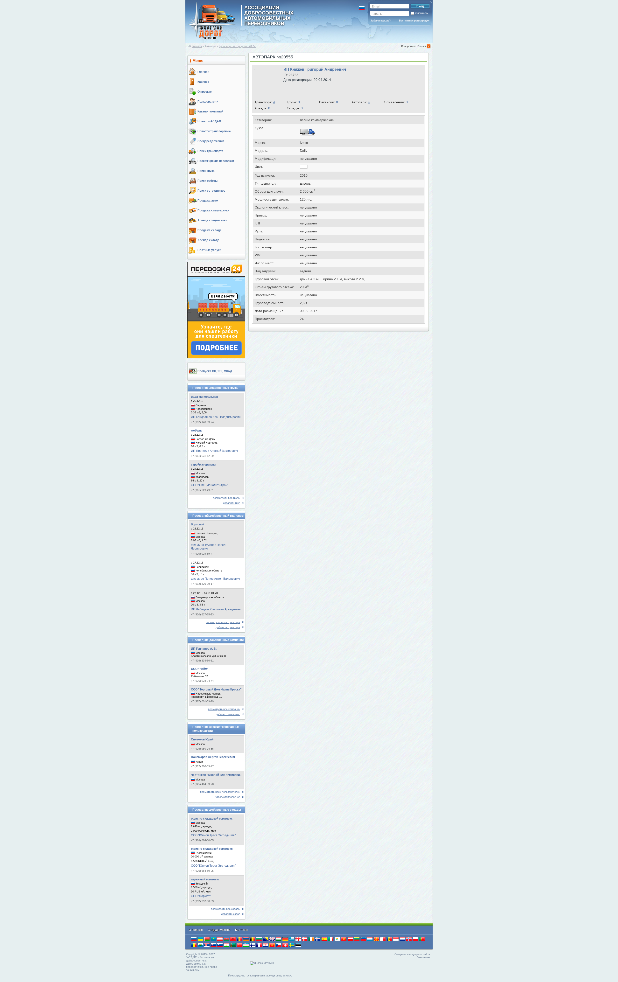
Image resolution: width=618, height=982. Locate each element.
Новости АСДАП (209, 121)
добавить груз (231, 502)
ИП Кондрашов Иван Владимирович (215, 417)
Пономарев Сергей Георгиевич (213, 757)
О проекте (204, 91)
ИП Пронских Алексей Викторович (214, 451)
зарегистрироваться (227, 796)
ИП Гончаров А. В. (204, 648)
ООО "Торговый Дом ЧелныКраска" (216, 689)
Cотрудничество (219, 930)
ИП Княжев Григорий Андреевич (314, 69)
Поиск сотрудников (211, 190)
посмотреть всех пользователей (220, 791)
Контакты (241, 930)
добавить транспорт (228, 627)
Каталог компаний (210, 111)
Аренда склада (208, 240)
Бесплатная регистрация (414, 20)
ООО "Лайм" (200, 669)
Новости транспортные (214, 131)
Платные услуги (209, 250)
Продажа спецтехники (213, 210)
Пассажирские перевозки (215, 161)
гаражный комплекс (205, 879)
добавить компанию (228, 714)
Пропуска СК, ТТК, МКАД (214, 371)
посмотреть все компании (224, 709)
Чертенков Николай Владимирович (216, 775)
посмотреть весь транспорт (223, 622)
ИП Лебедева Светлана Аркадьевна (216, 609)
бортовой (197, 524)
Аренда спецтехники (212, 220)
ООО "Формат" (201, 896)
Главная (197, 46)
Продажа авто (207, 200)
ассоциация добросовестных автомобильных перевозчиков (268, 15)
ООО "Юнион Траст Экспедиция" (213, 835)
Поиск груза (206, 171)
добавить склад (230, 913)
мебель (196, 430)
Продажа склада (209, 230)
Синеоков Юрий (202, 739)
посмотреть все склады (225, 908)
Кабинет (203, 82)
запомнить (421, 13)
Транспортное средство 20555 (237, 46)
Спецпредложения (210, 141)
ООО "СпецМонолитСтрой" (209, 485)
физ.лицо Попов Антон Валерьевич (215, 578)
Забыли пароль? (380, 20)
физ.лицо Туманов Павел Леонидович (208, 546)
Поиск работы (207, 180)
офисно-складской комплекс (212, 818)
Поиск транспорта (210, 151)
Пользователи (207, 101)
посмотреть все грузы (226, 497)
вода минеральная (204, 396)
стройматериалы (203, 464)
